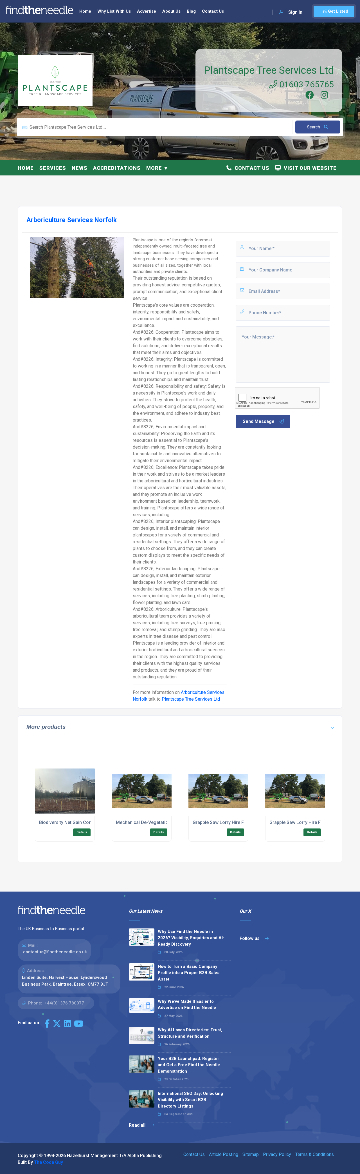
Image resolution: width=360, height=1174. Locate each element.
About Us (171, 11)
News (79, 168)
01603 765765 (305, 84)
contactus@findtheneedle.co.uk (55, 951)
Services (52, 168)
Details (81, 832)
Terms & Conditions (314, 1154)
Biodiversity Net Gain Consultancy (74, 822)
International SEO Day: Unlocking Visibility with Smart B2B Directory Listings (190, 1100)
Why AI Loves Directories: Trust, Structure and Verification (190, 1033)
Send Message (258, 421)
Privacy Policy (277, 1154)
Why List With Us (114, 11)
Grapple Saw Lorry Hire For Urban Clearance (238, 822)
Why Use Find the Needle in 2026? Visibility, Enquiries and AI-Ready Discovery (191, 938)
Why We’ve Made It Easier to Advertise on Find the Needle (187, 1004)
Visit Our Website (309, 168)
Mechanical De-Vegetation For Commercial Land (166, 822)
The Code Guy (48, 1162)
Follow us (250, 938)
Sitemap (250, 1154)
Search (314, 127)
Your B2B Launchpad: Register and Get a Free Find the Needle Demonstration (189, 1065)
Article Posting (223, 1154)
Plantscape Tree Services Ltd (269, 70)
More (154, 168)
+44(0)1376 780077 (64, 1003)
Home (85, 11)
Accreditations (117, 168)
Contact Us (213, 11)
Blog (191, 11)
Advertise (146, 11)
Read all (138, 1125)
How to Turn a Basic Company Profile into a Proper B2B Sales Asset (188, 973)
